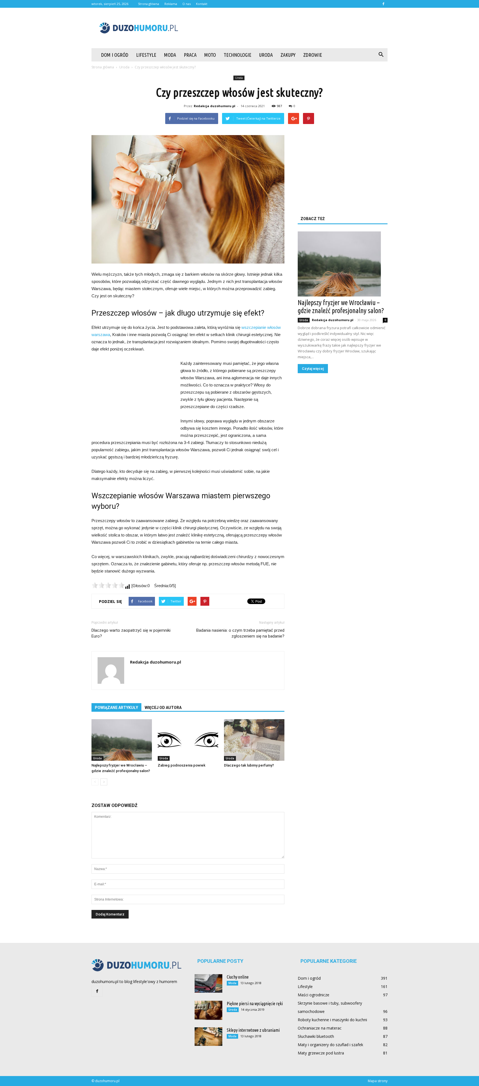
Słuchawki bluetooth (316, 1036)
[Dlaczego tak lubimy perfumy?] (254, 740)
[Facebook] (383, 4)
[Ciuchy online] (208, 983)
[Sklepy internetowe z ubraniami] (208, 1036)
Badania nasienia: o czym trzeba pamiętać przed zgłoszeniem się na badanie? (240, 633)
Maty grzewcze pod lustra (321, 1053)
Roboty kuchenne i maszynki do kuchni (332, 1019)
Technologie (237, 55)
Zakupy (288, 55)
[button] (381, 54)
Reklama (170, 4)
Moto (210, 55)
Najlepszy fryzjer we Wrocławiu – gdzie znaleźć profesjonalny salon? (341, 306)
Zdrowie (312, 55)
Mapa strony (378, 1081)
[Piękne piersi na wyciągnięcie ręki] (208, 1010)
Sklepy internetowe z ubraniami (253, 1030)
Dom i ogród (114, 55)
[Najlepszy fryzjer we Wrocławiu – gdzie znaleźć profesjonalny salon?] (121, 740)
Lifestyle (146, 55)
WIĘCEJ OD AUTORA (163, 707)
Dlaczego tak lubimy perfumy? (249, 765)
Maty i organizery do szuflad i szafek (330, 1044)
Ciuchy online (238, 976)
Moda (170, 55)
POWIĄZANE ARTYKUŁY (116, 707)
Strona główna (148, 4)
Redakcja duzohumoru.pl (214, 106)
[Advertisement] (287, 28)
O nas (186, 4)
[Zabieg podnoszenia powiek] (188, 740)
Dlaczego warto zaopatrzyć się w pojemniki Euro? (130, 633)
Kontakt (201, 4)
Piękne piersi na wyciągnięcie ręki (255, 1003)
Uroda (266, 55)
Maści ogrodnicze (313, 994)
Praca (190, 55)
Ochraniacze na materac (320, 1028)
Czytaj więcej (313, 369)
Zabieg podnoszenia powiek (181, 765)
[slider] (108, 585)
